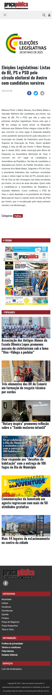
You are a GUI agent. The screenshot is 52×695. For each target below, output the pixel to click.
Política (18, 215)
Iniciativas (6, 607)
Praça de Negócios (10, 622)
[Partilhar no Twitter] (36, 93)
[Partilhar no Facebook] (29, 93)
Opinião (5, 614)
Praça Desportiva (10, 625)
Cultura (5, 603)
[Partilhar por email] (42, 93)
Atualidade (6, 599)
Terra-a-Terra (8, 629)
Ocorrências (7, 610)
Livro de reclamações (12, 669)
